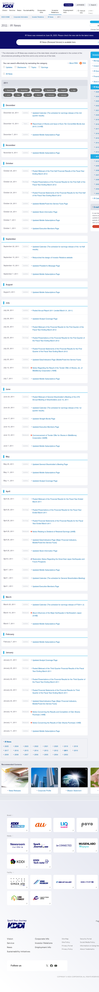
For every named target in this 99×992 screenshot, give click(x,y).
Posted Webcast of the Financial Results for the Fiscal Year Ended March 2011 (57, 500)
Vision (10, 939)
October (37, 90)
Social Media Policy (87, 942)
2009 (7, 754)
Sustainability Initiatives (18, 951)
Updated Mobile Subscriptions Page (46, 134)
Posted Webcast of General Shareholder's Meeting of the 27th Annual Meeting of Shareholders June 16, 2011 (56, 398)
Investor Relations (44, 943)
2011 (66, 750)
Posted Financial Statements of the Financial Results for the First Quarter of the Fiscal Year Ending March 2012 (57, 350)
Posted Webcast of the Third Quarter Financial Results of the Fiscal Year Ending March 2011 (58, 669)
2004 (56, 754)
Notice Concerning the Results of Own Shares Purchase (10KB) (56, 722)
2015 (26, 750)
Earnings (44, 67)
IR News (8, 741)
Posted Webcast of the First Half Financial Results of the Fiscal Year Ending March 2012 (58, 172)
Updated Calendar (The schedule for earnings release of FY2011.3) (58, 604)
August (63, 90)
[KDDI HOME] (17, 924)
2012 (56, 750)
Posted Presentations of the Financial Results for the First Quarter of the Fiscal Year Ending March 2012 (58, 339)
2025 (7, 746)
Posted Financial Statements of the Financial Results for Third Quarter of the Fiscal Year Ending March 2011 (56, 691)
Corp (90, 13)
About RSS (73, 63)
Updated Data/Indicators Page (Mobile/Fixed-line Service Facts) (56, 359)
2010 (76, 750)
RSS (84, 63)
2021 (46, 746)
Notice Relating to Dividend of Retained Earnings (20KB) (53, 531)
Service (10, 943)
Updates (9, 67)
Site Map (65, 939)
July (74, 90)
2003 (66, 754)
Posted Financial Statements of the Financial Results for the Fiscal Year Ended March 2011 (57, 522)
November (24, 90)
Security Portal (86, 939)
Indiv (91, 10)
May (18, 95)
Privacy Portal (67, 946)
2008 (16, 754)
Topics (33, 67)
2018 (76, 746)
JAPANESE (81, 5)
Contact (68, 5)
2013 (46, 750)
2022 (36, 746)
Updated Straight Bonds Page (43, 418)
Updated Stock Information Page (44, 212)
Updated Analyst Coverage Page (44, 318)
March (39, 95)
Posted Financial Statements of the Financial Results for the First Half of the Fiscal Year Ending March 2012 (58, 194)
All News (9, 74)
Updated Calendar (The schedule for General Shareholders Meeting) (58, 578)
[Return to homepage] (8, 5)
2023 (26, 746)
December (10, 90)
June (8, 95)
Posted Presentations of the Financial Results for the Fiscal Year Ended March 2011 (56, 511)
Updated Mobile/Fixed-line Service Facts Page (50, 203)
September (50, 90)
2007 (26, 754)
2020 (56, 746)
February (51, 95)
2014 (36, 750)
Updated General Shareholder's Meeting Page (50, 464)
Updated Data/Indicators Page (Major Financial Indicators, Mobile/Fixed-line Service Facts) (54, 541)
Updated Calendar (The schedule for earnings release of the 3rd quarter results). (57, 114)
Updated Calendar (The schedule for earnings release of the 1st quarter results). (56, 409)
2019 (66, 746)
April (28, 95)
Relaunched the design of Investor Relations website (52, 257)
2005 (46, 754)
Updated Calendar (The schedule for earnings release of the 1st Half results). (58, 247)
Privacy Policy (67, 949)
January (63, 95)
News (9, 947)
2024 (16, 746)
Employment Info (43, 947)
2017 (7, 750)
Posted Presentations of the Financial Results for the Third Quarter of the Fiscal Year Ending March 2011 (58, 680)
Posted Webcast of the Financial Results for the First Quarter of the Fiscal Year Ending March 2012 (58, 328)
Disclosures (21, 67)
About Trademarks (87, 949)
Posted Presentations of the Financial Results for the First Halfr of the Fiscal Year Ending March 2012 (58, 183)
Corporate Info (42, 939)
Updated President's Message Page (46, 265)
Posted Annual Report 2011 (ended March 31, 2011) (52, 310)
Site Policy (66, 942)
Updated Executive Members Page (45, 228)
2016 (16, 750)
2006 (36, 754)
